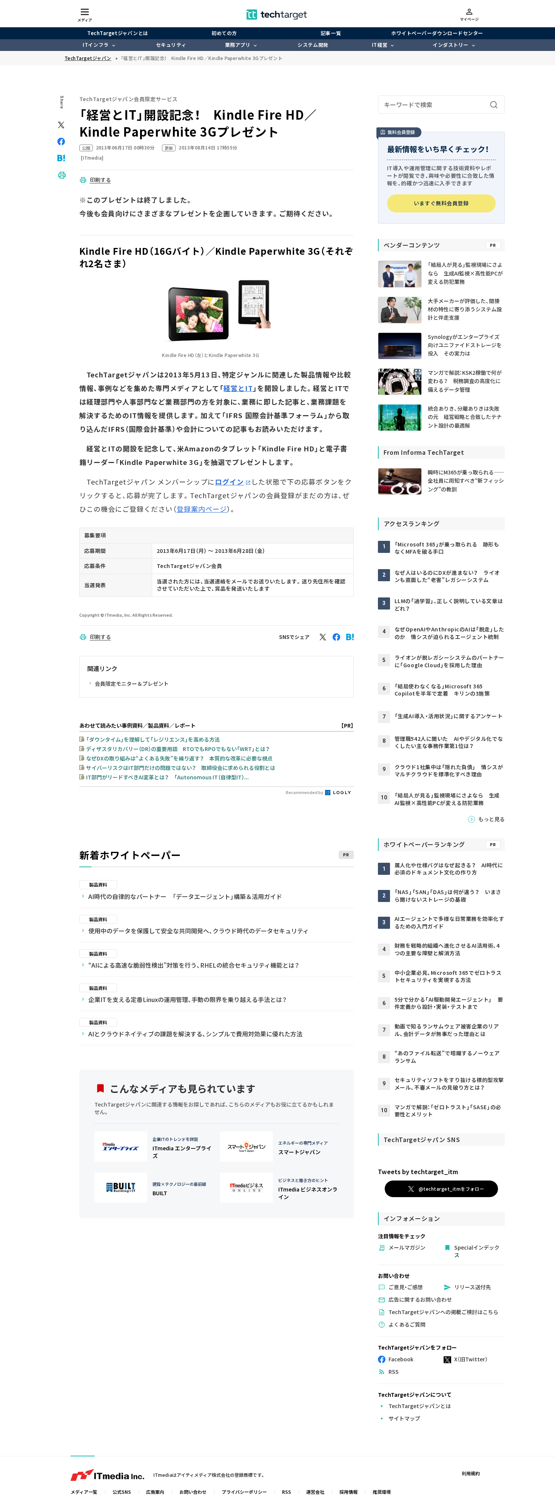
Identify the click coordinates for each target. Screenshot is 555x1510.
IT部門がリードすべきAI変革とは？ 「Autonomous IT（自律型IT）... (167, 777)
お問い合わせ (193, 1491)
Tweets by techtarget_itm (418, 1171)
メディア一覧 (84, 1491)
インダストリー (451, 44)
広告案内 (155, 1491)
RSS (286, 1491)
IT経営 (379, 44)
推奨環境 (382, 1491)
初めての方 (224, 33)
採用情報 (348, 1491)
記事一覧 (331, 33)
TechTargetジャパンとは (117, 33)
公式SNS (122, 1491)
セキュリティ (171, 44)
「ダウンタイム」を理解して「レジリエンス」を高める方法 (153, 739)
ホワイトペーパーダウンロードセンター (437, 33)
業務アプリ (238, 44)
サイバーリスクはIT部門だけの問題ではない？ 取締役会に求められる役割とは (180, 767)
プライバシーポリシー (244, 1491)
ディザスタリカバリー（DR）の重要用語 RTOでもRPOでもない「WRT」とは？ (178, 749)
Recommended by (305, 792)
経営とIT (238, 388)
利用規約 (471, 1473)
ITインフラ (95, 44)
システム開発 (313, 44)
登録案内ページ (202, 509)
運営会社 (315, 1491)
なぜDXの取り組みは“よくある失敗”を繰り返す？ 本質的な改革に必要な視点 (179, 758)
